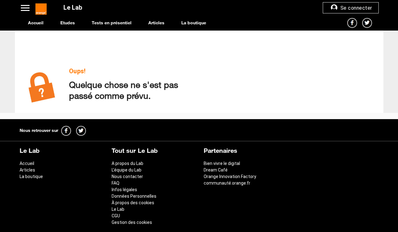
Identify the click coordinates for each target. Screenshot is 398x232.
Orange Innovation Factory (230, 176)
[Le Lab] (41, 7)
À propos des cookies (133, 202)
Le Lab (118, 209)
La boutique (193, 23)
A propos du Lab (127, 163)
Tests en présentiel (112, 23)
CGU (116, 215)
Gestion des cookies (132, 222)
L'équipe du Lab (126, 169)
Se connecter (355, 8)
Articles (156, 23)
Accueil (37, 23)
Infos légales (124, 189)
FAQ (115, 183)
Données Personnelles (134, 196)
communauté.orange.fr (227, 183)
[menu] (27, 7)
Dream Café (216, 169)
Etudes (67, 23)
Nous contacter (127, 176)
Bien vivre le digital (222, 163)
